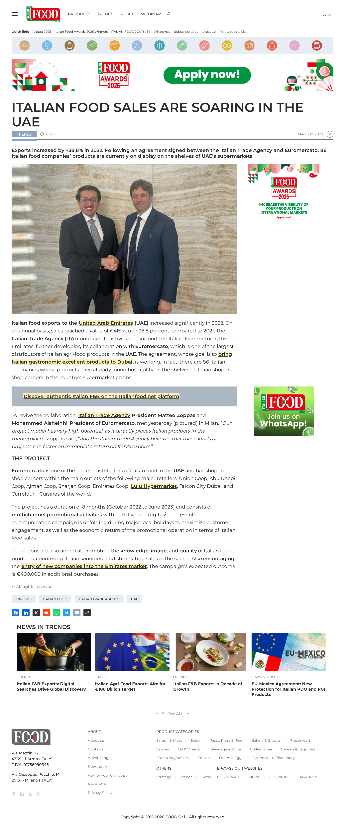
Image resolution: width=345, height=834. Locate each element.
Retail (127, 14)
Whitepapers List (233, 32)
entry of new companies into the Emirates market (84, 566)
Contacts (96, 749)
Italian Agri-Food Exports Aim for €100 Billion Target (130, 686)
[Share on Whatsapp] (56, 612)
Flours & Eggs (231, 758)
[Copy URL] (87, 612)
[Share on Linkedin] (26, 612)
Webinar (151, 14)
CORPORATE (228, 777)
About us (96, 740)
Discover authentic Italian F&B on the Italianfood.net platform (101, 396)
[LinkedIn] (23, 793)
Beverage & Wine (225, 749)
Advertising (98, 758)
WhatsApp (162, 32)
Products (79, 14)
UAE (134, 599)
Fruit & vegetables (172, 758)
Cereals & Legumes (298, 749)
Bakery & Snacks (266, 740)
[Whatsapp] (38, 793)
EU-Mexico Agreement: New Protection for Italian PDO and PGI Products (288, 689)
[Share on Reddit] (46, 612)
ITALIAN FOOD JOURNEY (130, 32)
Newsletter (97, 784)
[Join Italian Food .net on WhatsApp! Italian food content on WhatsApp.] (284, 411)
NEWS (254, 777)
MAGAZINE (310, 777)
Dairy (195, 740)
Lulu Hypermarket (154, 486)
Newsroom (97, 766)
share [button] (330, 134)
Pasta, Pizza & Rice (225, 740)
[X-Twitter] (31, 793)
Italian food (55, 599)
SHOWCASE (280, 777)
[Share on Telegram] (66, 612)
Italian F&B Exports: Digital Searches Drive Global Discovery (51, 686)
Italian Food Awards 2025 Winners (81, 32)
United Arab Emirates (106, 323)
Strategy (163, 777)
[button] (15, 14)
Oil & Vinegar (189, 749)
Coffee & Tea (261, 749)
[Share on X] (36, 612)
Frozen (204, 758)
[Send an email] (76, 612)
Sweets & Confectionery (273, 758)
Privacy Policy (100, 793)
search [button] (168, 13)
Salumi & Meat (169, 740)
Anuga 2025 (42, 32)
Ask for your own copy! (108, 775)
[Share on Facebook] (15, 612)
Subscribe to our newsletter (195, 32)
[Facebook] (15, 793)
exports (24, 599)
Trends (105, 14)
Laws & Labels (265, 677)
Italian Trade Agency (104, 415)
